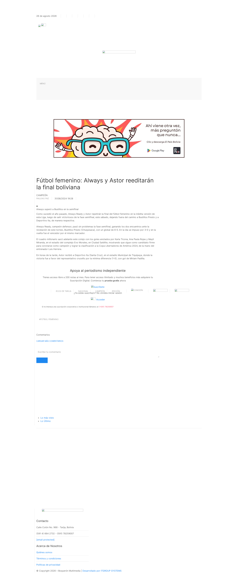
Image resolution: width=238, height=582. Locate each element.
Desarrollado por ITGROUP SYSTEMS (102, 570)
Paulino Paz (42, 198)
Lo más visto (47, 417)
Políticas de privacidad (48, 564)
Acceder (100, 299)
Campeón (100, 291)
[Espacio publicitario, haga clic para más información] (119, 138)
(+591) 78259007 (106, 307)
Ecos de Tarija (63, 291)
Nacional (83, 291)
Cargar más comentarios (49, 341)
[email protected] (45, 539)
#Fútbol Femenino (49, 319)
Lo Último (45, 421)
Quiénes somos (44, 552)
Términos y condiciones (48, 558)
